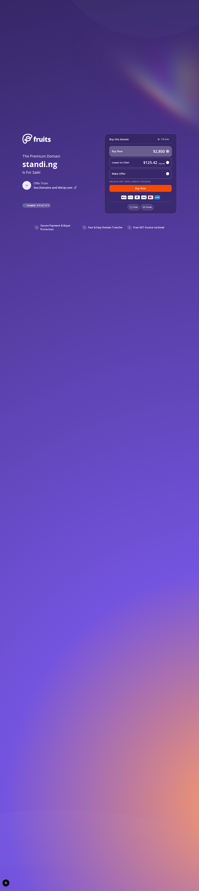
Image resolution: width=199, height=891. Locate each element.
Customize (61, 881)
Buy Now (140, 188)
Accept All (30, 881)
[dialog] (38, 872)
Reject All (14, 881)
